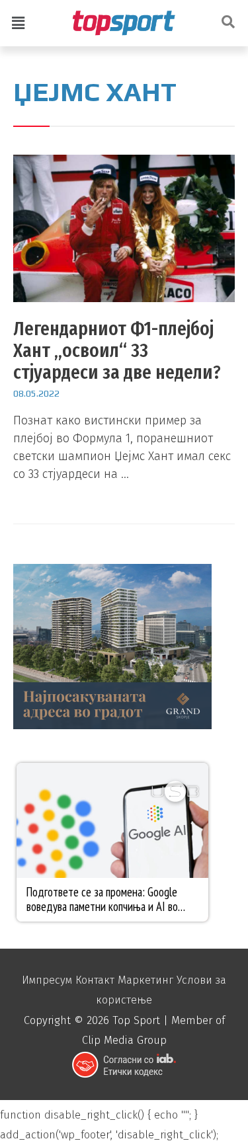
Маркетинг (145, 980)
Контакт (94, 980)
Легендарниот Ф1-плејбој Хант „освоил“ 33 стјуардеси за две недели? (117, 350)
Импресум (47, 980)
